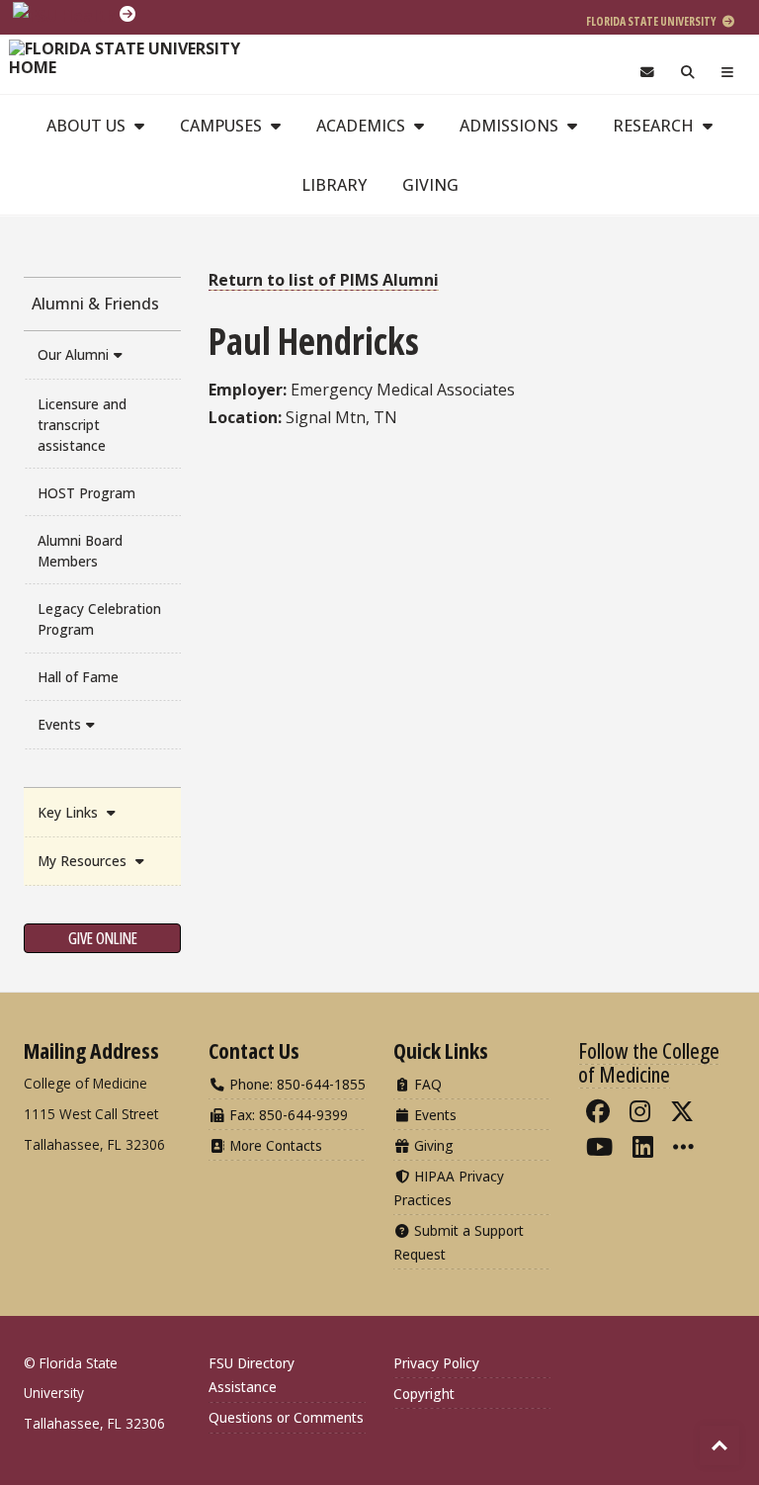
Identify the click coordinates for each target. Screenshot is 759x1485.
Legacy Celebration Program (99, 619)
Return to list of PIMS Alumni (324, 280)
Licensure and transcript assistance (82, 424)
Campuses (223, 125)
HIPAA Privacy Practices (448, 1188)
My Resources (84, 860)
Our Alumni (73, 354)
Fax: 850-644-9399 (286, 1114)
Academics (362, 125)
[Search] (688, 72)
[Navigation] (728, 72)
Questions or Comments (286, 1417)
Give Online (102, 938)
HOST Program (86, 492)
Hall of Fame (78, 676)
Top (719, 1445)
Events (59, 724)
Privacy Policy (436, 1363)
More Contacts (273, 1145)
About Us (87, 125)
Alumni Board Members (80, 550)
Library (334, 185)
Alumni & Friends (95, 303)
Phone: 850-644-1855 (295, 1084)
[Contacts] (647, 72)
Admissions (511, 125)
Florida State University (652, 21)
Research (655, 125)
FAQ (426, 1084)
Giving (430, 185)
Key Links (70, 812)
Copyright (424, 1393)
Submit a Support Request (458, 1242)
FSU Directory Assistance (252, 1375)
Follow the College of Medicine (648, 1062)
